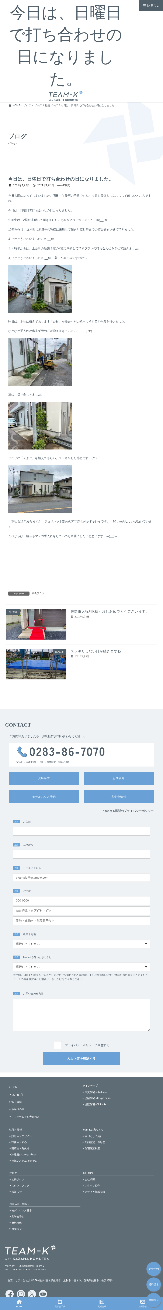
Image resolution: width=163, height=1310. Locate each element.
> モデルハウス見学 (20, 1210)
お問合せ (154, 1300)
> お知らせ (15, 1191)
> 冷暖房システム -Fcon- (23, 1154)
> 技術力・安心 (18, 1142)
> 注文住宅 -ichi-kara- (95, 1092)
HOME (19, 1306)
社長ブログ (38, 593)
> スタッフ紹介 (91, 1185)
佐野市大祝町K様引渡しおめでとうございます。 (110, 611)
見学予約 (154, 1268)
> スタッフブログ (19, 1185)
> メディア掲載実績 (94, 1191)
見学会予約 (60, 1306)
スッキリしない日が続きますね (96, 651)
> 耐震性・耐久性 (19, 1148)
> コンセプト (16, 1094)
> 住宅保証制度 (91, 1148)
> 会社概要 (89, 1179)
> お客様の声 (16, 1109)
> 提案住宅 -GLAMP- (94, 1104)
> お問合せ (15, 1229)
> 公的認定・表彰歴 (94, 1142)
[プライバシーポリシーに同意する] (81, 1040)
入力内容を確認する (81, 1058)
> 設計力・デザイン (20, 1136)
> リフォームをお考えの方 (24, 1116)
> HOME (14, 1087)
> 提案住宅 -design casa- (97, 1098)
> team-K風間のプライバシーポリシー (128, 810)
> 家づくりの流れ (93, 1136)
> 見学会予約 (16, 1216)
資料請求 (154, 1284)
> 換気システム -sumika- (23, 1160)
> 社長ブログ (16, 1179)
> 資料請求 (15, 1222)
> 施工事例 (15, 1101)
